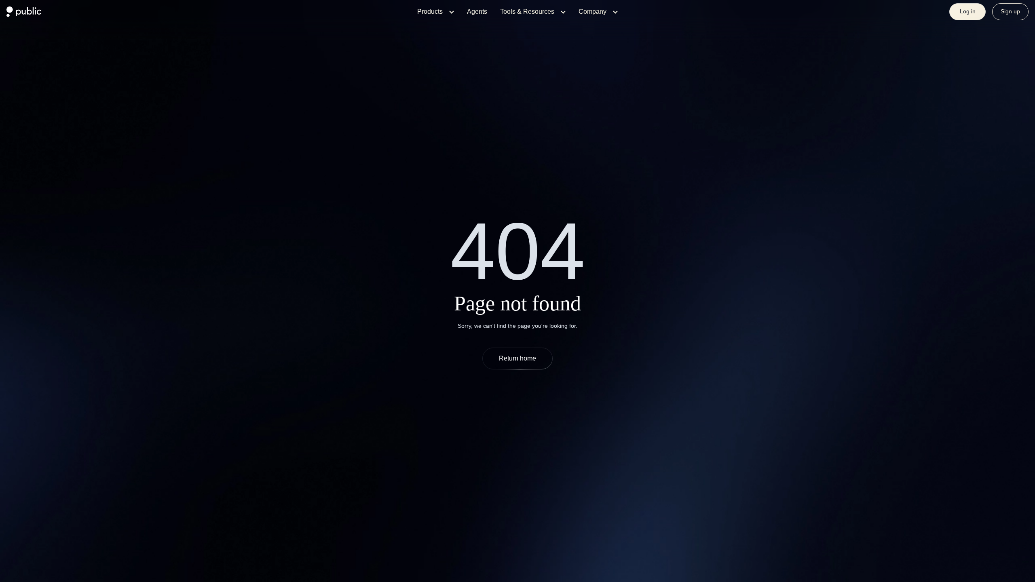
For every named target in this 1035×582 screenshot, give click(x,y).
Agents (477, 11)
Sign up (1010, 11)
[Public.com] (24, 15)
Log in (968, 11)
